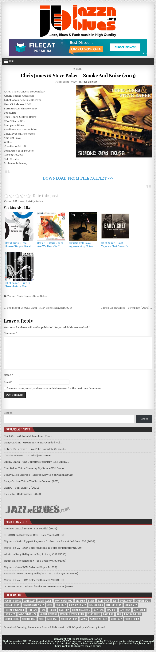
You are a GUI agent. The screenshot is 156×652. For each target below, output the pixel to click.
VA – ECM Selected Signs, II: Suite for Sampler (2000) (49, 547)
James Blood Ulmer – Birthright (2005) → (126, 307)
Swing (83, 619)
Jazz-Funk (98, 610)
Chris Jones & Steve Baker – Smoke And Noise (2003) (78, 75)
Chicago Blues (12, 605)
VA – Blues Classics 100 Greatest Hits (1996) (46, 586)
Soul (41, 619)
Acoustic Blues (13, 600)
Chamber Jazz (142, 600)
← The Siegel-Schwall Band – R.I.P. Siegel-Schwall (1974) (38, 307)
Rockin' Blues (12, 619)
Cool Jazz (61, 605)
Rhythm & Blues (132, 614)
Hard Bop (64, 610)
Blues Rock (103, 600)
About (98, 639)
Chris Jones (24, 296)
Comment (11, 333)
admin (7, 554)
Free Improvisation (15, 610)
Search (8, 412)
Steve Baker (40, 296)
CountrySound (96, 627)
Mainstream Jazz (27, 614)
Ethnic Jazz (131, 605)
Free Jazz (32, 610)
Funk (43, 610)
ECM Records (96, 605)
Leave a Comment (90, 82)
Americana (29, 600)
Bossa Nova (126, 600)
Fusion (52, 610)
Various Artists (98, 619)
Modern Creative (48, 614)
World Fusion (132, 619)
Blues (79, 68)
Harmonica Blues (81, 610)
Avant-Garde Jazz (63, 600)
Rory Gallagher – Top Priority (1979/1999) (40, 554)
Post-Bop (108, 614)
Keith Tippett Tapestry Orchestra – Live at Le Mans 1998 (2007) (56, 541)
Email (8, 382)
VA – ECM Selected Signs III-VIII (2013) (40, 580)
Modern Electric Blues (72, 614)
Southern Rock (69, 619)
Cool (49, 605)
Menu (11, 61)
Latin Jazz (10, 614)
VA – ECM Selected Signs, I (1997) (37, 567)
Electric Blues (114, 605)
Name (8, 374)
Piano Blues (94, 614)
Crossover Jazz (77, 605)
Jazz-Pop (111, 610)
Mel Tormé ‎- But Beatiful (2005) (37, 528)
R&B (119, 614)
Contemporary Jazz (33, 605)
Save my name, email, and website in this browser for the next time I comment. (54, 388)
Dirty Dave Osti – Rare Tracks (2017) (41, 535)
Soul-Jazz (52, 619)
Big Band (80, 600)
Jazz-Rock (125, 610)
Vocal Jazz (116, 619)
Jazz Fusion (140, 610)
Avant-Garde (44, 600)
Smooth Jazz (29, 619)
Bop (115, 600)
